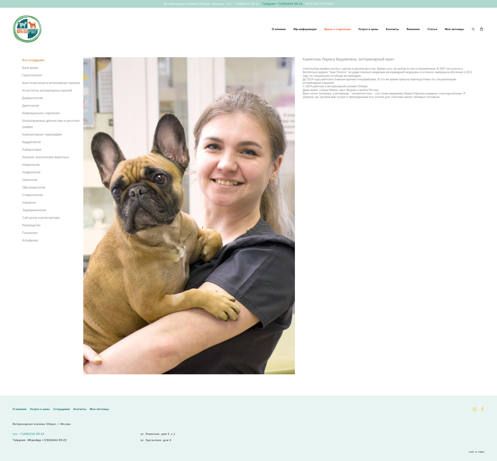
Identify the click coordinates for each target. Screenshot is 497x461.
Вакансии (413, 29)
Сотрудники (61, 409)
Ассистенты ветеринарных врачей (47, 90)
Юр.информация (305, 29)
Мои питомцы (454, 29)
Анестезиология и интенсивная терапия (51, 83)
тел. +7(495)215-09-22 (242, 3)
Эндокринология (34, 210)
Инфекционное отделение (41, 113)
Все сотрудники (33, 60)
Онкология (29, 180)
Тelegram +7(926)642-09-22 (282, 3)
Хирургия (29, 202)
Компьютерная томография (42, 134)
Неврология (31, 164)
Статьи (432, 29)
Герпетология (32, 75)
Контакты (392, 29)
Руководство (31, 225)
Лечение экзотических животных (45, 157)
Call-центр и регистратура (41, 217)
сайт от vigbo (476, 452)
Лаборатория (31, 149)
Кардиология (31, 142)
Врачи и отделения (337, 29)
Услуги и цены (368, 29)
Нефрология (31, 172)
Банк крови (30, 67)
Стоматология (32, 195)
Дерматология (32, 98)
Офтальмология (33, 187)
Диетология (30, 105)
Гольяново (29, 232)
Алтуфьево (30, 240)
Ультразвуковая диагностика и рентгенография (51, 124)
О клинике (279, 29)
